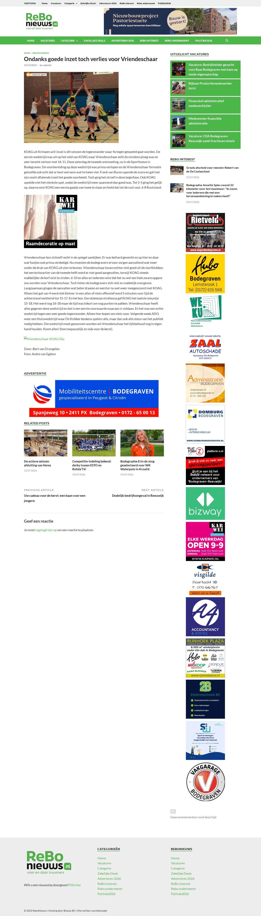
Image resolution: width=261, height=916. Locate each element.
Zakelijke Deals (88, 3)
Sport (27, 53)
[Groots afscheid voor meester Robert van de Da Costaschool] (177, 168)
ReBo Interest (127, 3)
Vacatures (56, 3)
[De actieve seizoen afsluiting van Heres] (45, 444)
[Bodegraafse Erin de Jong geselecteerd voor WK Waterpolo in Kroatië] (142, 444)
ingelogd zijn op (46, 530)
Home (45, 3)
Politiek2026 (164, 3)
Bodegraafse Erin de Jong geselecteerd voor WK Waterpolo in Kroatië (137, 465)
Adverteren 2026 (107, 3)
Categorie (69, 3)
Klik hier (75, 885)
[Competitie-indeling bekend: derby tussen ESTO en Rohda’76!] (94, 444)
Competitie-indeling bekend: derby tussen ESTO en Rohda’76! (91, 465)
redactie (47, 65)
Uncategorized (40, 53)
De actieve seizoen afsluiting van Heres (37, 463)
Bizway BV (69, 910)
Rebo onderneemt (146, 3)
